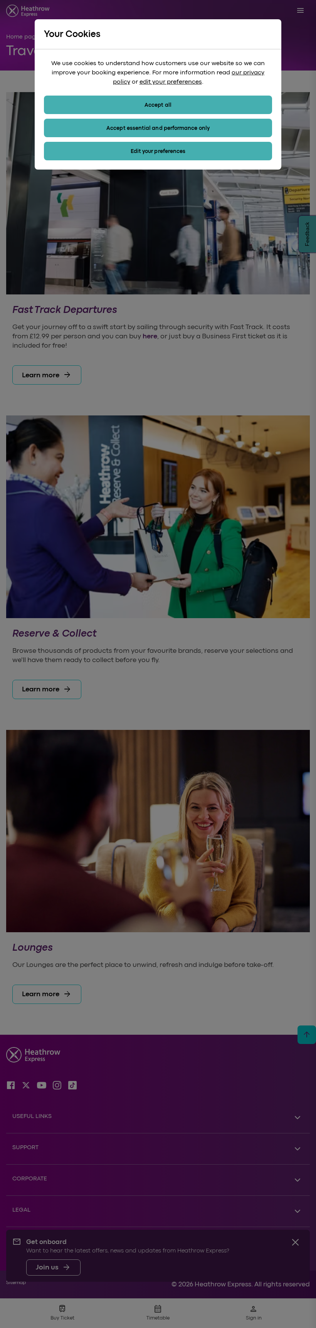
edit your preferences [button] (171, 81)
